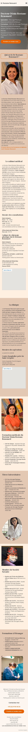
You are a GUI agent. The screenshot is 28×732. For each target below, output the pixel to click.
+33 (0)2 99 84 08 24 (14, 707)
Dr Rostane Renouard (8, 3)
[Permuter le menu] (26, 3)
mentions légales (22, 730)
